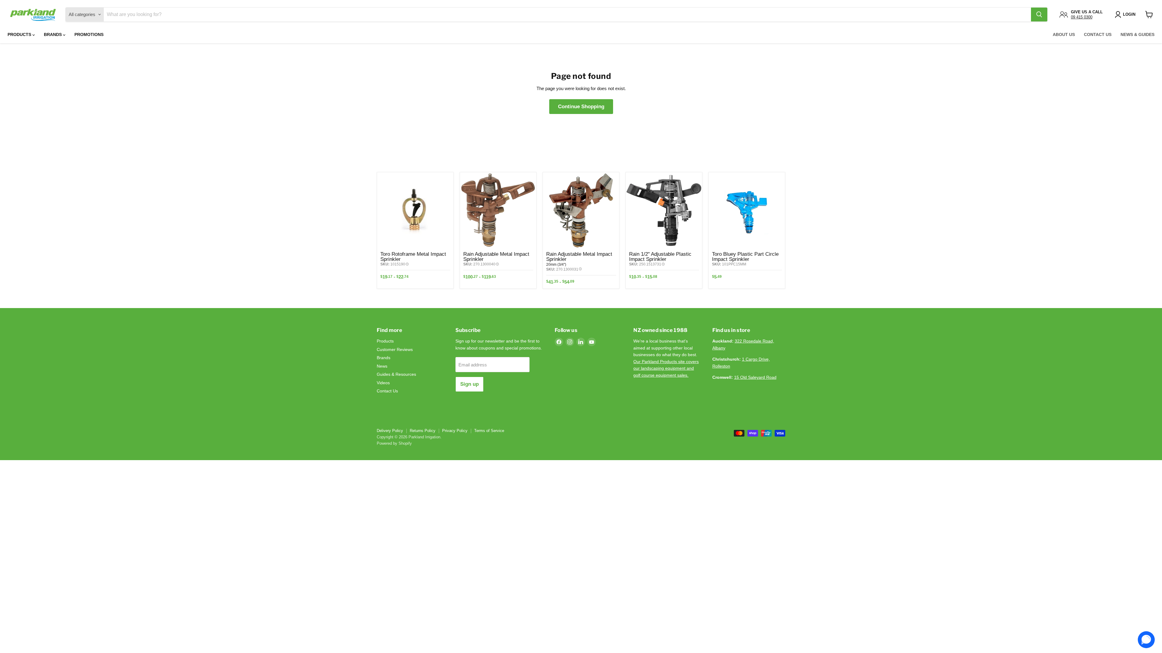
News (382, 366)
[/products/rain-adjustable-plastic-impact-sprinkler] (664, 210)
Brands (53, 34)
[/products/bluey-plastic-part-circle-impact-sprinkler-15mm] (747, 210)
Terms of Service (489, 430)
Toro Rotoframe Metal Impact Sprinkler (413, 256)
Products (20, 34)
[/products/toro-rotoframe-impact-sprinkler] (415, 210)
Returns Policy (422, 430)
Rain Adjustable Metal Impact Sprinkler (496, 256)
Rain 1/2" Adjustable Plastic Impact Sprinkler (660, 256)
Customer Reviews (395, 349)
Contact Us (1097, 34)
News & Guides (1137, 34)
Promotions (88, 34)
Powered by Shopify (394, 443)
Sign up (469, 384)
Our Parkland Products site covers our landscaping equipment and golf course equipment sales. (666, 368)
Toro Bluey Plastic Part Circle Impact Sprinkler (745, 256)
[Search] (1039, 14)
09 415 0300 (1081, 17)
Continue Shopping (581, 106)
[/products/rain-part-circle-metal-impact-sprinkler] (581, 210)
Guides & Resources (396, 374)
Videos (383, 382)
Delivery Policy (390, 430)
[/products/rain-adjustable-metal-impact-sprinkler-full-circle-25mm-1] (498, 210)
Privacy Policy (455, 430)
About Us (1064, 34)
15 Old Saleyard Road (755, 377)
